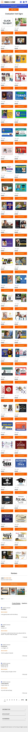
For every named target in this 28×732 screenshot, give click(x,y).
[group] (14, 578)
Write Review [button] (14, 584)
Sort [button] (2, 599)
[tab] (16, 604)
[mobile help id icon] (21, 2)
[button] (4, 591)
